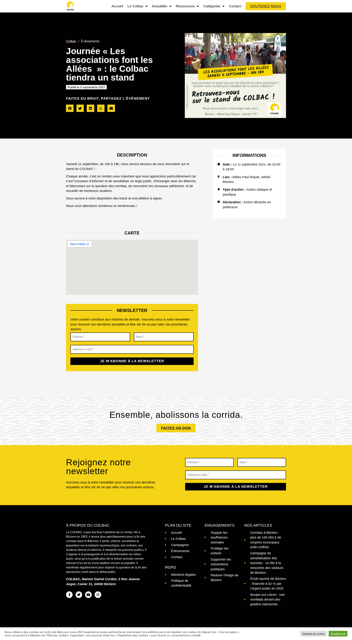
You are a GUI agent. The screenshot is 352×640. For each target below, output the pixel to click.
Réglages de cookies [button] (313, 633)
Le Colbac (135, 6)
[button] (70, 108)
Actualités (159, 6)
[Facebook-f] (69, 594)
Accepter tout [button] (338, 633)
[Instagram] (98, 594)
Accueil (117, 6)
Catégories (212, 6)
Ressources (185, 6)
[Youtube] (88, 594)
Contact (235, 6)
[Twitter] (79, 594)
